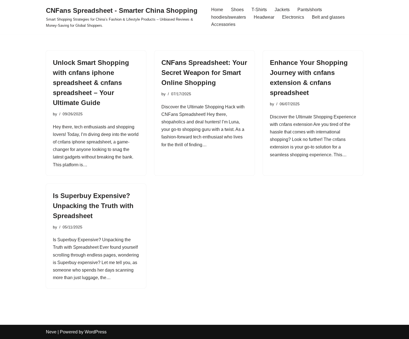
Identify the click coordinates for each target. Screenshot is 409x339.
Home (217, 9)
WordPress (96, 332)
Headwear (264, 17)
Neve (51, 332)
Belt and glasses (328, 17)
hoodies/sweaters (228, 17)
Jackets (282, 9)
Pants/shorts (309, 9)
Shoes (237, 9)
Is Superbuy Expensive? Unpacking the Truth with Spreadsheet (93, 206)
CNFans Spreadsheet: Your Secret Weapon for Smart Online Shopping (204, 72)
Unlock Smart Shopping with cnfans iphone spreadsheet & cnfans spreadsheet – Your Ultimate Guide (91, 82)
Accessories (223, 24)
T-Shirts (259, 9)
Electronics (293, 17)
